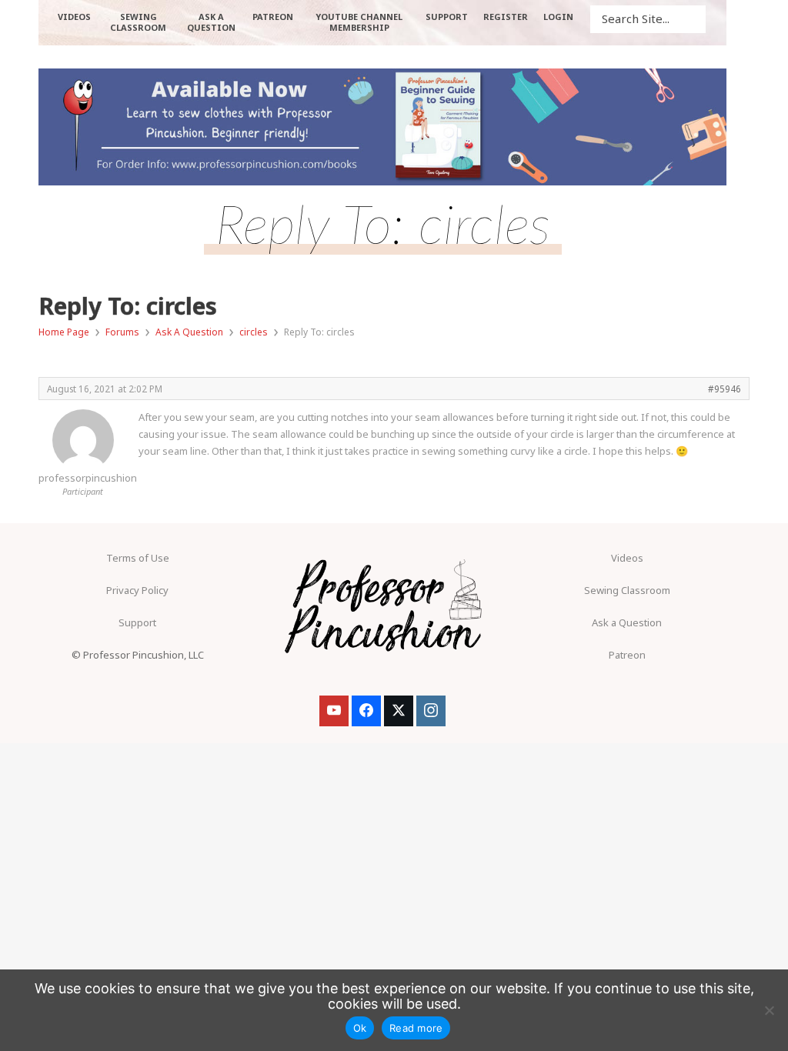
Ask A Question (189, 332)
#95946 (724, 388)
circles (253, 332)
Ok (360, 1028)
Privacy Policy (137, 590)
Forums (122, 332)
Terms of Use (137, 558)
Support (137, 622)
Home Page (63, 332)
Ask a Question (627, 622)
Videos (627, 558)
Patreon (627, 655)
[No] (768, 1010)
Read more (415, 1028)
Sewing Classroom (627, 590)
